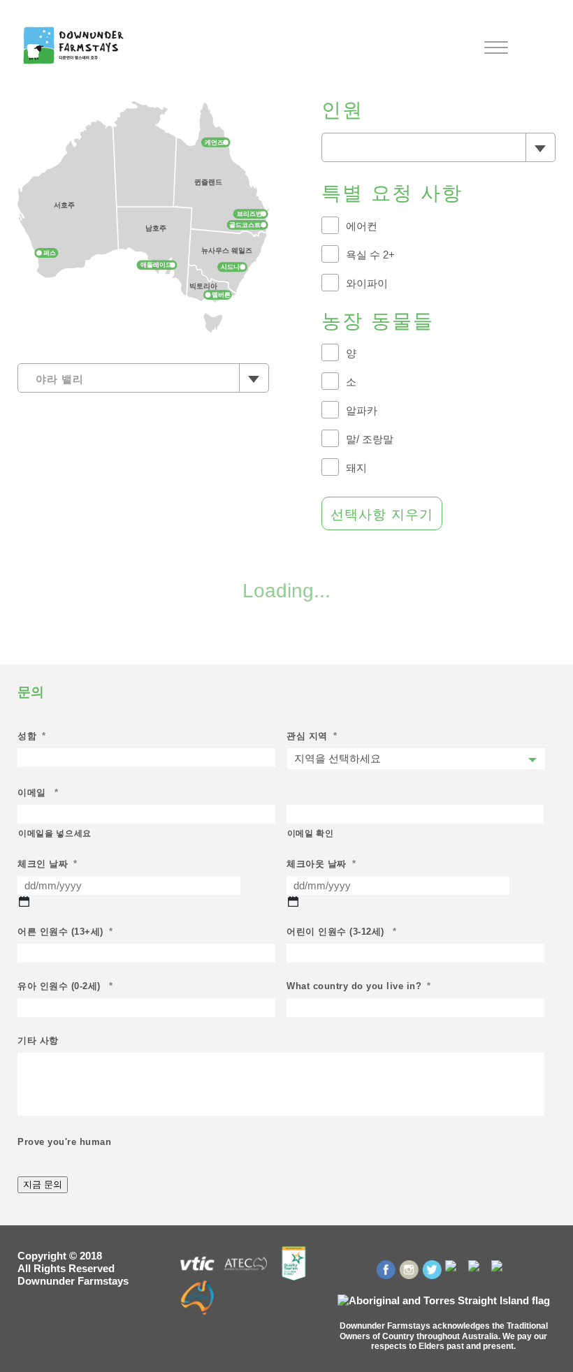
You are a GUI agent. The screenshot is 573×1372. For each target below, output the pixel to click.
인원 (342, 110)
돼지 (356, 468)
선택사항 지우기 (382, 514)
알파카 (361, 410)
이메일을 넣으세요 (55, 833)
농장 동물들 (378, 321)
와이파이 (367, 283)
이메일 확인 (310, 833)
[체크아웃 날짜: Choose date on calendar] (293, 901)
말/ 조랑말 (369, 439)
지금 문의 (42, 1184)
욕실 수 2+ (370, 255)
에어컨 (361, 226)
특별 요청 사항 (392, 193)
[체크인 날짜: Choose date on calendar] (24, 901)
